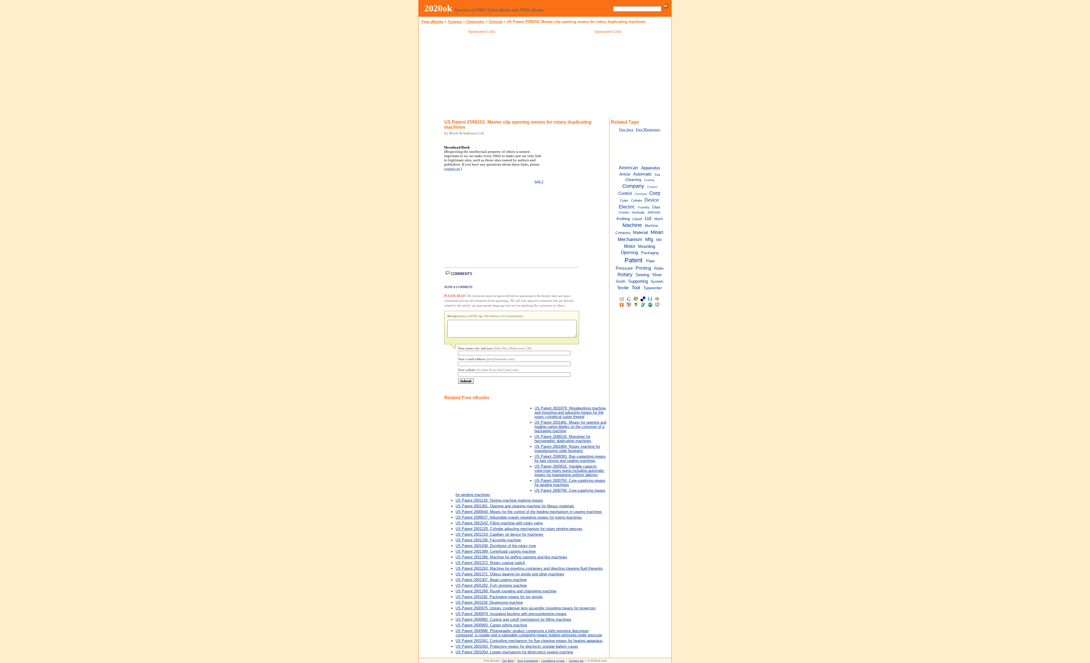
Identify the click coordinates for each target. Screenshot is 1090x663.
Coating (649, 179)
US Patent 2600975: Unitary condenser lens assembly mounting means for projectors (526, 608)
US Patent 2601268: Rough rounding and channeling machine (506, 591)
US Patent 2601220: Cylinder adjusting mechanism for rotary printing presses (519, 529)
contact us (452, 169)
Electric (627, 207)
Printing (643, 268)
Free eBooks (432, 22)
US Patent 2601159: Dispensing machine (489, 602)
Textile (623, 287)
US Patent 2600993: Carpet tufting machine (491, 625)
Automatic (642, 174)
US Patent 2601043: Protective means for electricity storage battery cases (517, 646)
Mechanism (630, 239)
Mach (658, 219)
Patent (633, 260)
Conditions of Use (553, 660)
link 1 (539, 181)
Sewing (642, 275)
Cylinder (636, 200)
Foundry (644, 207)
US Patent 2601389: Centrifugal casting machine (496, 551)
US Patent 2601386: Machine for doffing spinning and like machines (511, 557)
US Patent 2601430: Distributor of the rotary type (496, 546)
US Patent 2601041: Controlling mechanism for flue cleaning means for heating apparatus (529, 641)
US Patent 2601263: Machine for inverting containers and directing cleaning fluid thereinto (529, 568)
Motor (629, 246)
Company (633, 186)
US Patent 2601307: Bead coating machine (491, 580)
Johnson (654, 212)
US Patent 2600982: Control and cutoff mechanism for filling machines (513, 619)
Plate (650, 261)
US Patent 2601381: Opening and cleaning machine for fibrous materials (515, 506)
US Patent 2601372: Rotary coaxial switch (490, 563)
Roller (659, 268)
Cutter (624, 200)
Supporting (638, 281)
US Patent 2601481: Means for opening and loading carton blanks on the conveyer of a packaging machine (570, 426)
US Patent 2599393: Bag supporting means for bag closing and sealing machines (570, 458)
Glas (656, 207)
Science (455, 22)
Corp (654, 193)
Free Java (626, 130)
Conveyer (641, 193)
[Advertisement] (482, 76)
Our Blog (508, 660)
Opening (629, 252)
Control (625, 193)
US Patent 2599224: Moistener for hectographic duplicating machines (562, 438)
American (628, 167)
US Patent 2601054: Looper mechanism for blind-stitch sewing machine (514, 652)
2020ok (438, 8)
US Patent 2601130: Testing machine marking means (499, 500)
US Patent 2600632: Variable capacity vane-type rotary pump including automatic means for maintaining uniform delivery (569, 470)
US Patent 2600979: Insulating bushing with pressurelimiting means (511, 614)
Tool (636, 287)
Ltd (648, 218)
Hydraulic (638, 212)
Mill (659, 240)
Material (640, 232)
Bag (657, 174)
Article (624, 174)
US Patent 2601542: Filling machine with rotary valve (499, 523)
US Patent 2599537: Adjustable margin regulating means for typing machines (519, 517)
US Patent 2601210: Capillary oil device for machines (499, 534)
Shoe (657, 275)
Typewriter (652, 288)
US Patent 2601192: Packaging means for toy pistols (499, 597)
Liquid (637, 219)
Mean (657, 232)
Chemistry (475, 22)
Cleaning (633, 180)
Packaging (650, 253)
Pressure (624, 268)
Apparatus (650, 167)
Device (652, 199)
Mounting (646, 246)
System (657, 281)
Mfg (649, 239)
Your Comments (527, 660)
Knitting (623, 219)
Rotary (624, 274)
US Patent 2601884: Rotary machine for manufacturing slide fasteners (567, 448)
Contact (652, 186)
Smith (620, 281)
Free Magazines (648, 130)
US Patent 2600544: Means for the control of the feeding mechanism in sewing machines (529, 512)
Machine (632, 225)
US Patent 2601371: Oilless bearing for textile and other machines (510, 574)
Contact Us (576, 660)
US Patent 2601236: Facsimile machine (488, 540)
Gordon (624, 212)
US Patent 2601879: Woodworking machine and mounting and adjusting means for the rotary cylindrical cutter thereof (570, 412)
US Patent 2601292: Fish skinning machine (491, 585)
